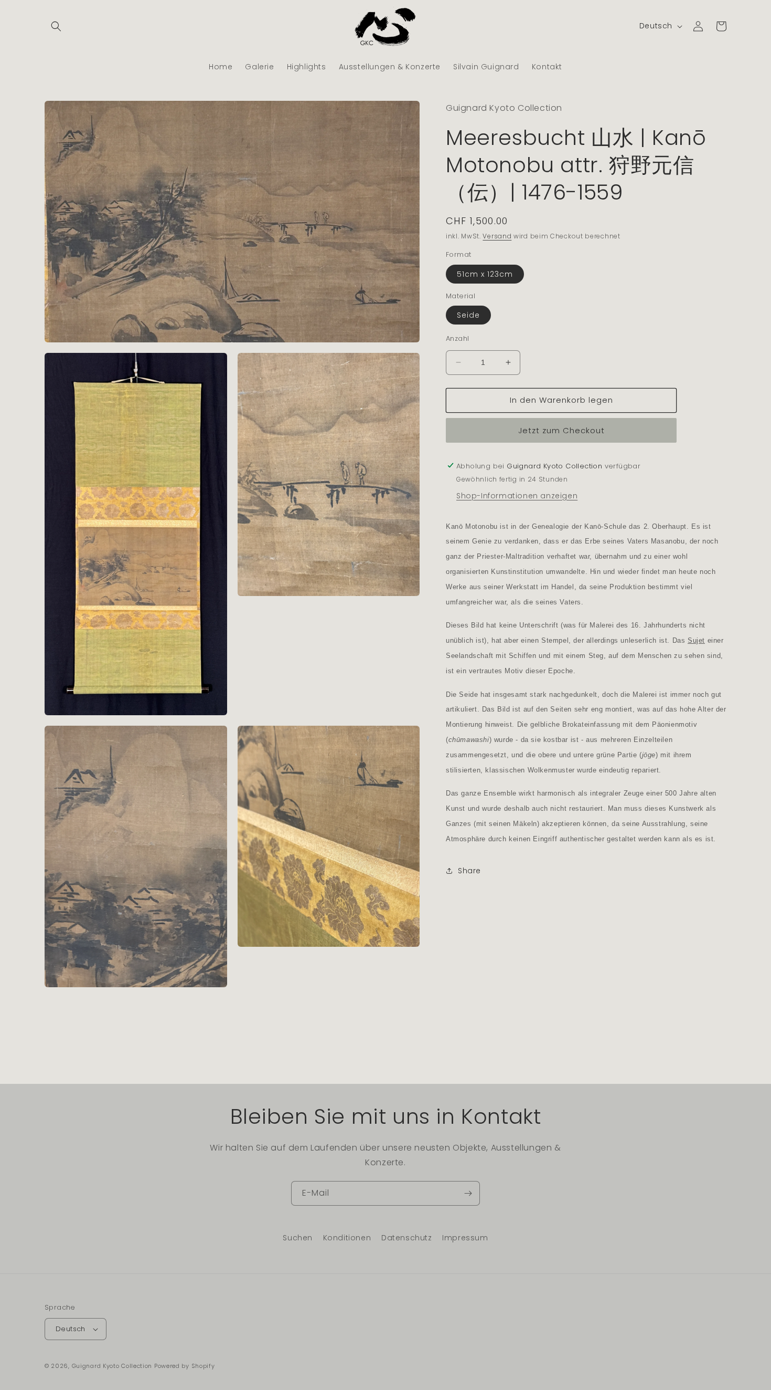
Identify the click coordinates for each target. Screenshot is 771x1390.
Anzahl (457, 338)
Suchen (298, 1237)
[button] (56, 26)
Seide (468, 315)
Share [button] (469, 870)
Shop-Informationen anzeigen (516, 495)
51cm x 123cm (485, 273)
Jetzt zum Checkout (561, 429)
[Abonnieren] (467, 1193)
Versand (497, 235)
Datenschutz (406, 1237)
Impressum (465, 1237)
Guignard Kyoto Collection (112, 1366)
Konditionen (347, 1237)
